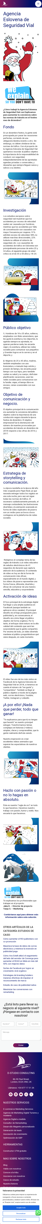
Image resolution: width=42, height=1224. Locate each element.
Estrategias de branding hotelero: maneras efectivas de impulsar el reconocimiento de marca (18, 978)
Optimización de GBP (12, 1138)
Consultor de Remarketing (15, 1123)
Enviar (21, 1045)
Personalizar (21, 1213)
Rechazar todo (21, 1219)
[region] (21, 1205)
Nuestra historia (10, 1183)
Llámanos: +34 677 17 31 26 (21, 1088)
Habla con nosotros (12, 1168)
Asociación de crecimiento (15, 1134)
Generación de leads (12, 1130)
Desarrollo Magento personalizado (19, 1126)
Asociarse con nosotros (14, 1176)
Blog (5, 1165)
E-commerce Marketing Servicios (18, 1109)
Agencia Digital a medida (14, 1119)
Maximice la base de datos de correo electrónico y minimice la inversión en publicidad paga (20, 949)
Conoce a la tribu (10, 1172)
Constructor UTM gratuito (14, 1151)
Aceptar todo (21, 1208)
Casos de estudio (11, 1180)
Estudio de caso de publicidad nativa (19, 985)
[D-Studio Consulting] (4, 4)
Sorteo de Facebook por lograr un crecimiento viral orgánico (18, 969)
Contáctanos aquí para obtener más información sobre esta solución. (21, 916)
